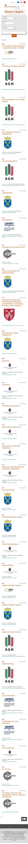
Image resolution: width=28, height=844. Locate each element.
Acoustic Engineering (9, 161)
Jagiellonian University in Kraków (9, 153)
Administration (7, 193)
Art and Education (8, 695)
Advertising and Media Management (10, 334)
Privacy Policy (5, 837)
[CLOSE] (14, 840)
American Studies (8, 490)
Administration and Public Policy (13, 247)
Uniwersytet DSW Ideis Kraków (8, 58)
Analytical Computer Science (12, 517)
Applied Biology (7, 565)
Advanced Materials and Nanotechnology (10, 272)
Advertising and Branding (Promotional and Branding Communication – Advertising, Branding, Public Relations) (12, 303)
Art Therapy (6, 769)
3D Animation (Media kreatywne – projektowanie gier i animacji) (13, 47)
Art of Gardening (8, 748)
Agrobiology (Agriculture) (11, 406)
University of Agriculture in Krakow (9, 374)
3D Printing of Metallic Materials (13, 66)
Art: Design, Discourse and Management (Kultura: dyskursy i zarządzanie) (14, 795)
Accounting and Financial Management (11, 133)
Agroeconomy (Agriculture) (11, 427)
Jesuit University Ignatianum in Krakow (10, 263)
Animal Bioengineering (10, 544)
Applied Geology (8, 664)
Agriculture (6, 361)
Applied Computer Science (11, 585)
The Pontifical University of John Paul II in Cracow (12, 325)
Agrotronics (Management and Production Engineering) (13, 468)
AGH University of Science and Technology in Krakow (13, 89)
